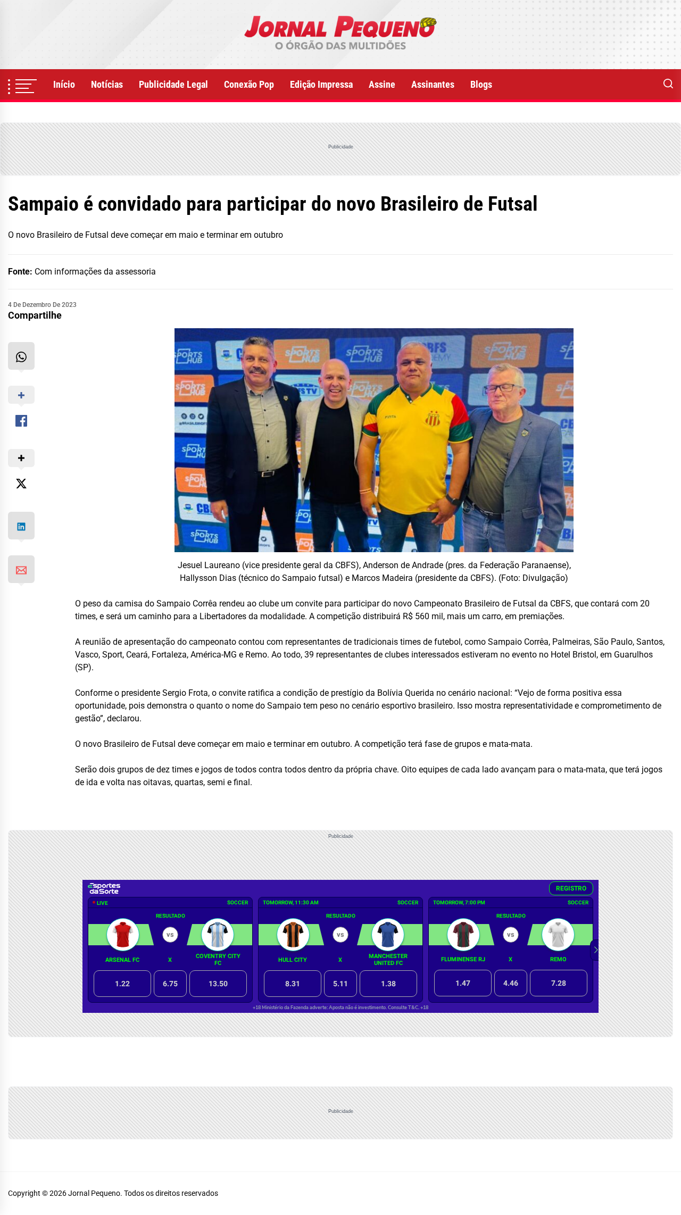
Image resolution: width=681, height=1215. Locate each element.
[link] (340, 34)
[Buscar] (668, 84)
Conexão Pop (249, 84)
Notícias (107, 84)
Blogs (481, 84)
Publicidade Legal (173, 84)
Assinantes (432, 84)
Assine (382, 84)
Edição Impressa (321, 84)
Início (64, 84)
